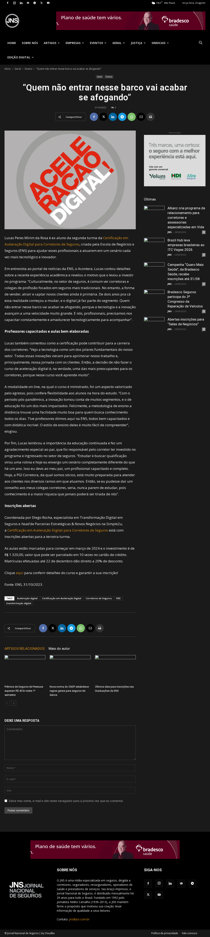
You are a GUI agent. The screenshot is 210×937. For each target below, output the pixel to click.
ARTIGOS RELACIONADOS (25, 648)
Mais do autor (59, 648)
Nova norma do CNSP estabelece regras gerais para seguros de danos (69, 690)
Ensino (28, 69)
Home (11, 43)
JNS (170, 232)
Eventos (96, 43)
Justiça (136, 43)
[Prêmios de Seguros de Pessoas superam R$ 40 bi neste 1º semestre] (25, 669)
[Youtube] (48, 3)
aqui (19, 572)
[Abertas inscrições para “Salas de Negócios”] (154, 327)
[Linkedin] (21, 3)
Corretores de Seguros (99, 598)
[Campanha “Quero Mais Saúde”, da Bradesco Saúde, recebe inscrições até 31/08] (154, 272)
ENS (118, 598)
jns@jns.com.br (79, 919)
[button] (200, 43)
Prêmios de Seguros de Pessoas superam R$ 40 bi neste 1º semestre (24, 690)
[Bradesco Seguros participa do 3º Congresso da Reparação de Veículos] (154, 300)
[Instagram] (14, 3)
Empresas (73, 43)
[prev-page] (7, 703)
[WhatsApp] (132, 117)
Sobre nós (30, 43)
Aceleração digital (27, 598)
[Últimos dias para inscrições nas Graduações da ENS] (115, 669)
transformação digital (18, 603)
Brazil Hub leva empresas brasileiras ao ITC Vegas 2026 (186, 245)
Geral (117, 43)
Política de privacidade (164, 933)
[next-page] (13, 703)
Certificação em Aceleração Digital (61, 598)
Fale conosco (189, 933)
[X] (41, 3)
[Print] (150, 117)
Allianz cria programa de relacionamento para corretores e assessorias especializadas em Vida (186, 217)
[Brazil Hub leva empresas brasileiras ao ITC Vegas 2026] (154, 248)
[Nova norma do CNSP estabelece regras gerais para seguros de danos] (70, 669)
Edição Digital (18, 57)
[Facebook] (8, 3)
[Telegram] (35, 3)
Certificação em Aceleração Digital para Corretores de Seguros (57, 530)
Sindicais (158, 43)
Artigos (50, 43)
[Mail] (28, 3)
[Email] (141, 117)
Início (8, 69)
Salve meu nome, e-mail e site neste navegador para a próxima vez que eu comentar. (66, 801)
